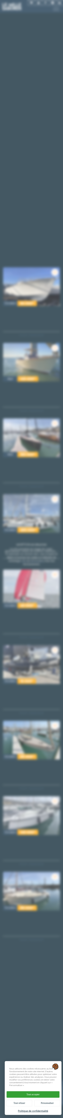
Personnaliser (47, 1103)
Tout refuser (19, 1103)
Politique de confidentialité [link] (33, 1111)
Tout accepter (32, 1094)
